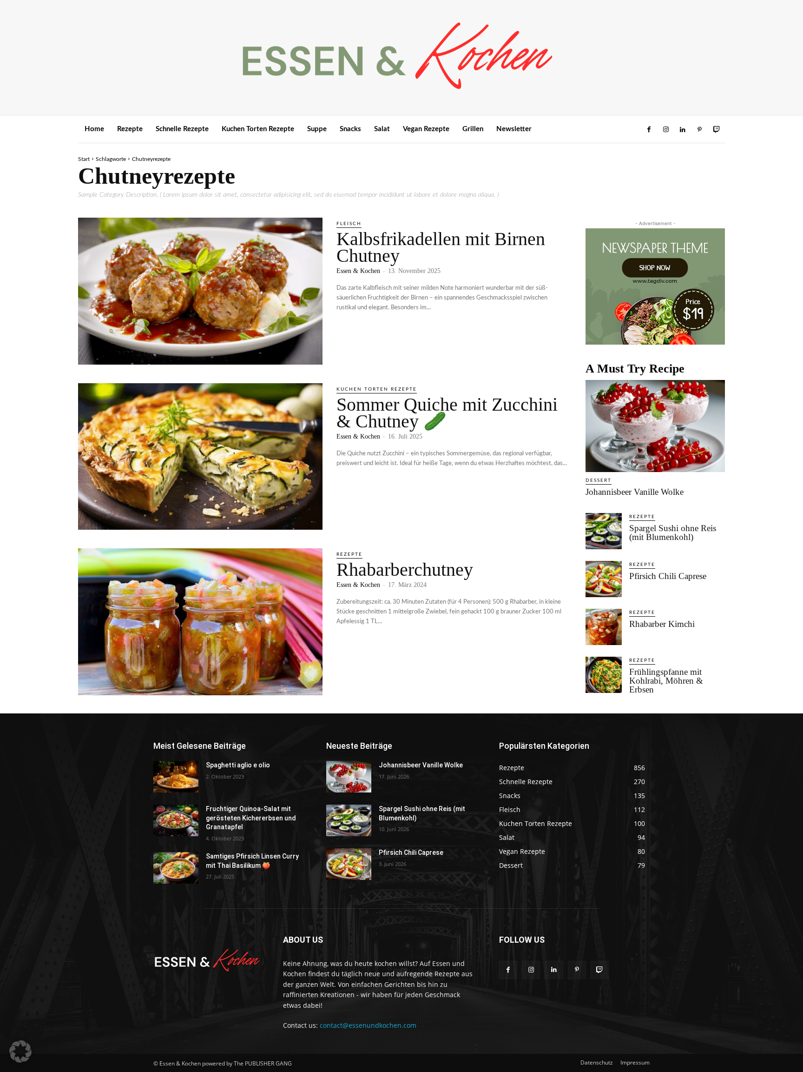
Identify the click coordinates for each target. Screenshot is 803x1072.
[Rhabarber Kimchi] (604, 627)
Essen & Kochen (358, 270)
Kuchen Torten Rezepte (376, 389)
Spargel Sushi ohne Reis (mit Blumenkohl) (672, 532)
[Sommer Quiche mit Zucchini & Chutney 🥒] (200, 456)
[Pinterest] (699, 129)
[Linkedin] (682, 129)
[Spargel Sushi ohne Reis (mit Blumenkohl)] (604, 531)
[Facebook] (648, 129)
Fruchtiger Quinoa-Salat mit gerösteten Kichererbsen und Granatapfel (251, 818)
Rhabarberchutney (404, 569)
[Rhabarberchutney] (200, 621)
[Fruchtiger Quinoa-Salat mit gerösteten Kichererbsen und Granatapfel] (175, 820)
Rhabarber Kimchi (662, 624)
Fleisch (349, 223)
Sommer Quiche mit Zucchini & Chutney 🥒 (447, 413)
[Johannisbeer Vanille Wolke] (655, 426)
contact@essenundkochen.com (368, 1025)
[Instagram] (665, 129)
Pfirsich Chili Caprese (667, 576)
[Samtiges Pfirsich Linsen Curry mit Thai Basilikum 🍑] (175, 868)
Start (84, 159)
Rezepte (349, 554)
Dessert (599, 480)
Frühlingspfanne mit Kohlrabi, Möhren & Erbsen (666, 680)
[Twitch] (716, 129)
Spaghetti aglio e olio (238, 765)
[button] (20, 1051)
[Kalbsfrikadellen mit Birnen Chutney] (200, 291)
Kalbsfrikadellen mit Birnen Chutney (440, 247)
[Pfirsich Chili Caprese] (604, 579)
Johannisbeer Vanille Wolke (635, 492)
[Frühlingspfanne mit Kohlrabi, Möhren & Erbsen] (604, 675)
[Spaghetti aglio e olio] (175, 776)
